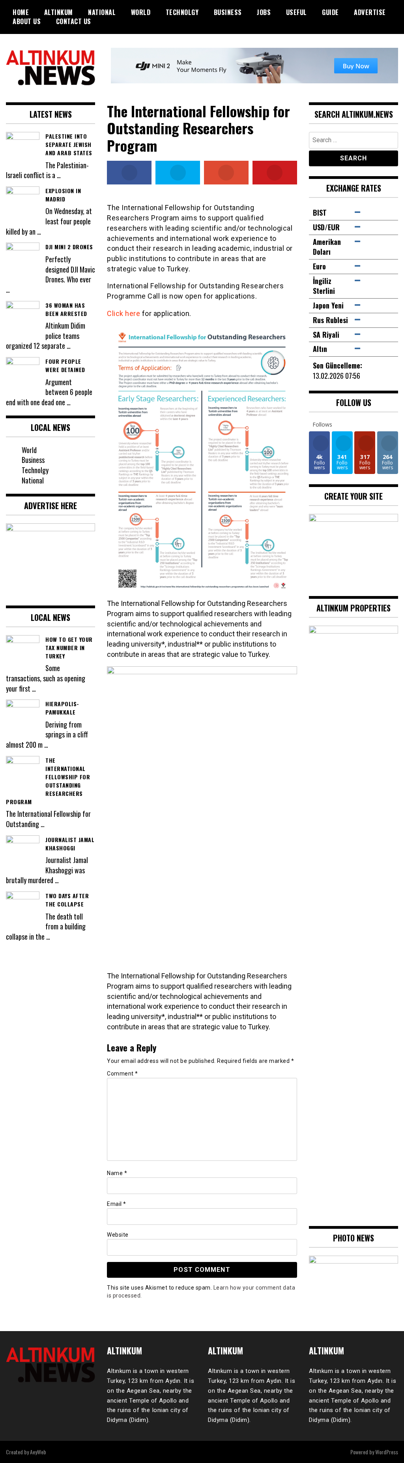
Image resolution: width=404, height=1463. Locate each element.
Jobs (264, 12)
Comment (122, 1073)
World (141, 12)
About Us (27, 21)
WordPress (386, 1452)
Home (21, 12)
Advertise (370, 12)
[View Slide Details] (353, 1280)
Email (116, 1204)
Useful (296, 12)
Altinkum (58, 12)
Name (117, 1173)
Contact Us (73, 21)
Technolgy (182, 12)
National (102, 12)
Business (228, 12)
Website (118, 1235)
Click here (123, 313)
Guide (330, 12)
